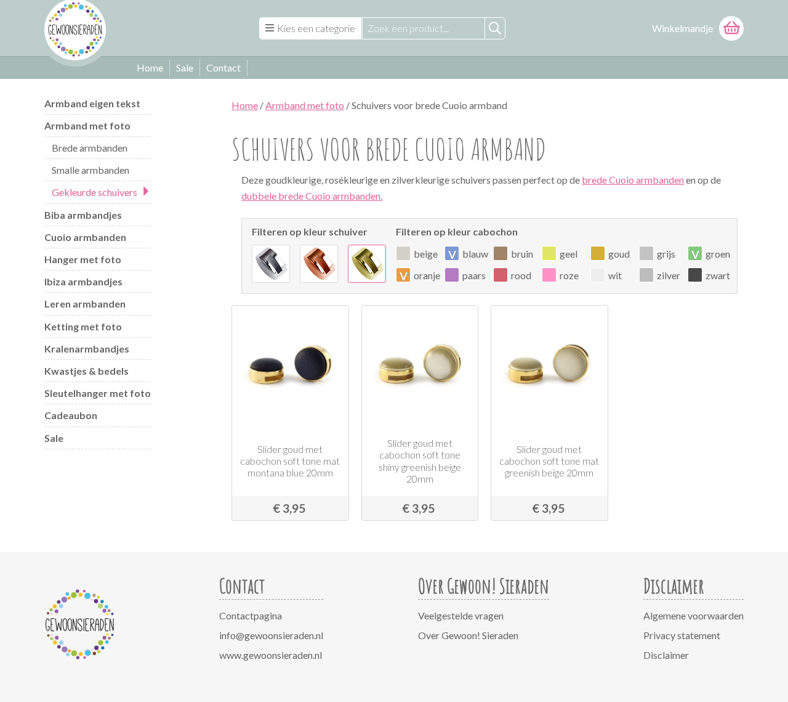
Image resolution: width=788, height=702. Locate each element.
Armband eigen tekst (92, 103)
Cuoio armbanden (85, 237)
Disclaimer (666, 655)
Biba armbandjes (83, 215)
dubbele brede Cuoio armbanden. (311, 196)
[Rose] (319, 264)
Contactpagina (250, 615)
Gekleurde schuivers (94, 192)
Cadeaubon (70, 415)
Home (150, 67)
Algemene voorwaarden (693, 615)
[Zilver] (271, 264)
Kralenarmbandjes (86, 348)
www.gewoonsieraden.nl (270, 655)
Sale (184, 67)
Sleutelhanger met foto (97, 393)
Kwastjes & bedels (86, 371)
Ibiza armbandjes (83, 281)
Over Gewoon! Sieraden (468, 635)
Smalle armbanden (90, 170)
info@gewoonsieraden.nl (271, 635)
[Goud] (367, 264)
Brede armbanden (89, 147)
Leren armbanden (85, 303)
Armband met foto (87, 125)
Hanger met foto (82, 259)
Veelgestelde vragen (461, 615)
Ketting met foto (83, 326)
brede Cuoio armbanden (633, 180)
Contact (223, 67)
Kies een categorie (316, 28)
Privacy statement (681, 635)
